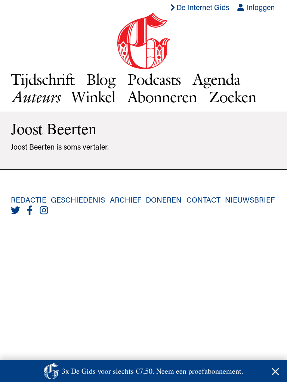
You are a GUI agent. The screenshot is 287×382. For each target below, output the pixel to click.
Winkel (93, 96)
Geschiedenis (78, 199)
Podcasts (154, 79)
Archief (125, 199)
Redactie (28, 199)
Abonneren (162, 96)
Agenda (216, 79)
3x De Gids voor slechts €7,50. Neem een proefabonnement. (152, 371)
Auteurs (35, 96)
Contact (203, 199)
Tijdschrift (42, 79)
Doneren (164, 199)
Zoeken (232, 96)
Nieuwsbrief (250, 199)
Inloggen (259, 7)
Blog (101, 79)
